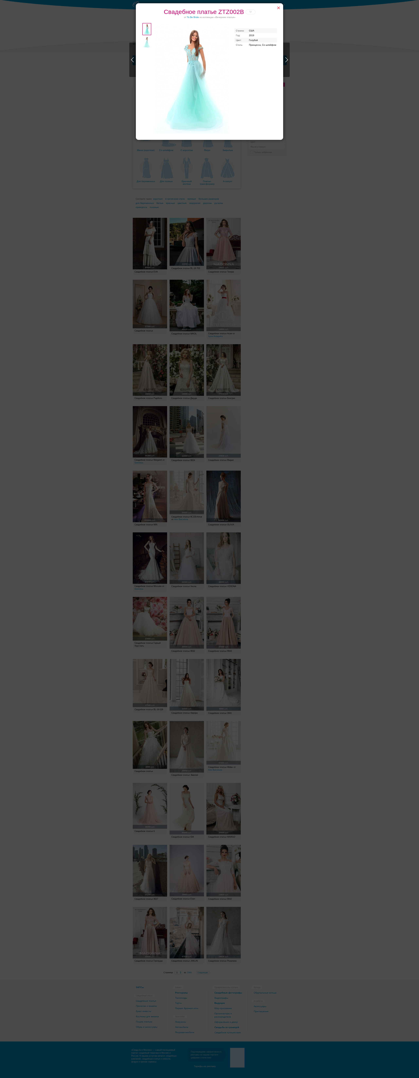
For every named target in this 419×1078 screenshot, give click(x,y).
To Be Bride (193, 17)
